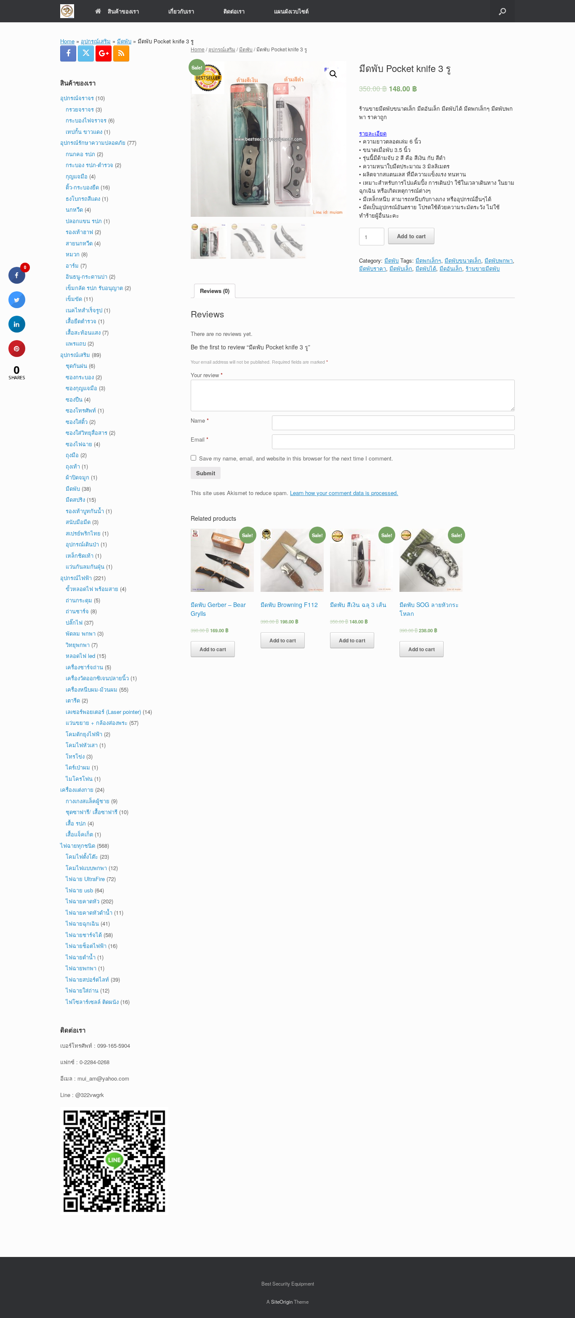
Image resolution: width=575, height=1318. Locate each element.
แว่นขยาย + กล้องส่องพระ (97, 723)
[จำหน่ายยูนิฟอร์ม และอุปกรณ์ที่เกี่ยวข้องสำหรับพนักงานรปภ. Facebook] (68, 53)
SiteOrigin (282, 1301)
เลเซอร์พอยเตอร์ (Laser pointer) (103, 712)
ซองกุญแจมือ (81, 388)
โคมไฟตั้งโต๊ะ (82, 856)
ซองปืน (74, 399)
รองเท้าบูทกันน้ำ (85, 511)
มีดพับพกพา (498, 260)
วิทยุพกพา (78, 645)
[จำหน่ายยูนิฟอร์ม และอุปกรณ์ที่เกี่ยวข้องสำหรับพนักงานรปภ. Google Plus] (104, 53)
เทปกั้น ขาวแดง (84, 132)
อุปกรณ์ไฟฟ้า (76, 578)
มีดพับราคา (372, 268)
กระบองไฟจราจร (86, 120)
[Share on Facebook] (16, 281)
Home (67, 41)
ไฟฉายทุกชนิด (77, 845)
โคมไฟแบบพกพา (86, 868)
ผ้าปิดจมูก (77, 477)
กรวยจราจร (80, 109)
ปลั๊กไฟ (74, 622)
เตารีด (73, 700)
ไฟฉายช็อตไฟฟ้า (86, 946)
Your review (207, 375)
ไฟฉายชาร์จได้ (84, 935)
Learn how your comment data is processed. (344, 493)
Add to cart (411, 236)
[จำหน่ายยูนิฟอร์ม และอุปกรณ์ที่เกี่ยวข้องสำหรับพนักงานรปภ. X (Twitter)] (86, 53)
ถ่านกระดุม (79, 600)
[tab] (214, 291)
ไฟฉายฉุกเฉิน (82, 923)
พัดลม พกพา (81, 633)
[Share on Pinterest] (16, 354)
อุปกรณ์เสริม (96, 41)
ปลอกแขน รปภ (84, 221)
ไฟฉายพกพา (81, 968)
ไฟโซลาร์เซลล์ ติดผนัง (92, 1002)
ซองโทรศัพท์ (81, 410)
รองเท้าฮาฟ (79, 232)
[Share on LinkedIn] (16, 330)
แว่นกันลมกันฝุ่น (85, 566)
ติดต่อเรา (234, 11)
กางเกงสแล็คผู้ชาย (87, 801)
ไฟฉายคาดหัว (82, 901)
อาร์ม (72, 265)
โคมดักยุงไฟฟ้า (84, 734)
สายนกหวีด (79, 243)
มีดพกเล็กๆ (428, 260)
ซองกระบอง (80, 377)
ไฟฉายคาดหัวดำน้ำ (89, 912)
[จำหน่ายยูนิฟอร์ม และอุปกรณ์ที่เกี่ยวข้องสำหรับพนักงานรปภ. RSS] (121, 53)
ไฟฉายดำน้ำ (81, 957)
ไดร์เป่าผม (78, 767)
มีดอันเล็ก (450, 268)
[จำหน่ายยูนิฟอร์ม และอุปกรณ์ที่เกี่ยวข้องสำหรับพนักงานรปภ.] (67, 11)
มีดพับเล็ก (400, 268)
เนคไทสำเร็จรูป (84, 310)
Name (200, 420)
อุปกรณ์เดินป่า (82, 544)
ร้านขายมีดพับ (483, 268)
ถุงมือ (72, 455)
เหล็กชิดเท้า (79, 555)
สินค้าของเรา (123, 11)
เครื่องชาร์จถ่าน (84, 667)
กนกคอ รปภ (80, 154)
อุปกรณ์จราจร (77, 98)
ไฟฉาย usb (79, 890)
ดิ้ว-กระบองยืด (82, 187)
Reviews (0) (214, 291)
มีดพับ (124, 41)
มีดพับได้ (425, 268)
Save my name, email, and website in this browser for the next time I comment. (296, 458)
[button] (502, 11)
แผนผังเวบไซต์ (291, 11)
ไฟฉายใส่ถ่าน (82, 990)
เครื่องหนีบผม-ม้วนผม (91, 689)
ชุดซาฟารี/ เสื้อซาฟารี (91, 812)
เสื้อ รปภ (76, 823)
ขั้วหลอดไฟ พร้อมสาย (92, 589)
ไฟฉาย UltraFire (85, 879)
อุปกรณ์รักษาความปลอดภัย (92, 142)
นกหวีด (74, 209)
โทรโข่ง (75, 756)
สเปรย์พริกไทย (83, 533)
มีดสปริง (75, 499)
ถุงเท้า (73, 466)
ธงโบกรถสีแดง (83, 198)
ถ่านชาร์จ (77, 611)
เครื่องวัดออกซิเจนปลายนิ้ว (97, 678)
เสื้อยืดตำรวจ (81, 321)
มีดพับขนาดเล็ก (463, 260)
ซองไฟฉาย (79, 444)
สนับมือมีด (78, 522)
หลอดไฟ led (80, 656)
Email (199, 439)
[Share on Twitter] (16, 305)
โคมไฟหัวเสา (82, 745)
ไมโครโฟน (79, 779)
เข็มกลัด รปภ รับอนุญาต (94, 288)
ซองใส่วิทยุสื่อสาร (86, 433)
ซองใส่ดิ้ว (77, 422)
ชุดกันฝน (76, 366)
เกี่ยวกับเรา (181, 11)
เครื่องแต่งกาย (76, 789)
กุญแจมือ (77, 176)
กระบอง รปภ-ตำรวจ (89, 165)
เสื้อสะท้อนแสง (83, 332)
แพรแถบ (76, 343)
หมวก (73, 254)
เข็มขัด (74, 299)
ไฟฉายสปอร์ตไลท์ (87, 979)
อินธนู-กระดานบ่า (86, 276)
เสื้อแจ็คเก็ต (79, 834)
